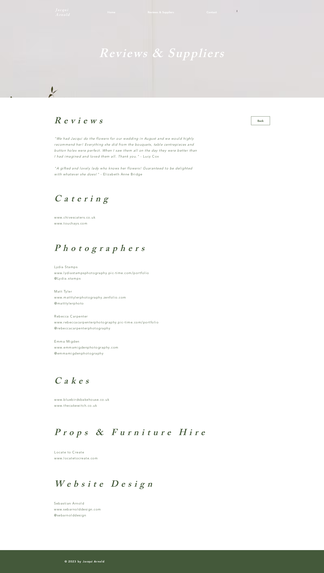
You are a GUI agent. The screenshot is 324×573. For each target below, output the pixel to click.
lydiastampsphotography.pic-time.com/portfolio (106, 273)
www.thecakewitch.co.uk (75, 405)
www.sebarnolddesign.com (77, 509)
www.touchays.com (71, 223)
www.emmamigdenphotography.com (86, 347)
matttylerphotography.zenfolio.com (94, 297)
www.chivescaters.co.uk (74, 217)
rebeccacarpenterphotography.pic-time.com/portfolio (111, 322)
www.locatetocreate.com (76, 458)
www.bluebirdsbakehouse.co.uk (81, 399)
